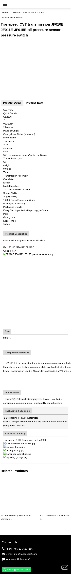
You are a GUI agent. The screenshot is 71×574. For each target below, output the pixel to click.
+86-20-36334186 (23, 548)
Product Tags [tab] (34, 102)
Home (5, 12)
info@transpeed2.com (25, 554)
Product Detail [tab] (12, 102)
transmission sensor (12, 17)
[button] (5, 4)
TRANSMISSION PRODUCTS (28, 12)
